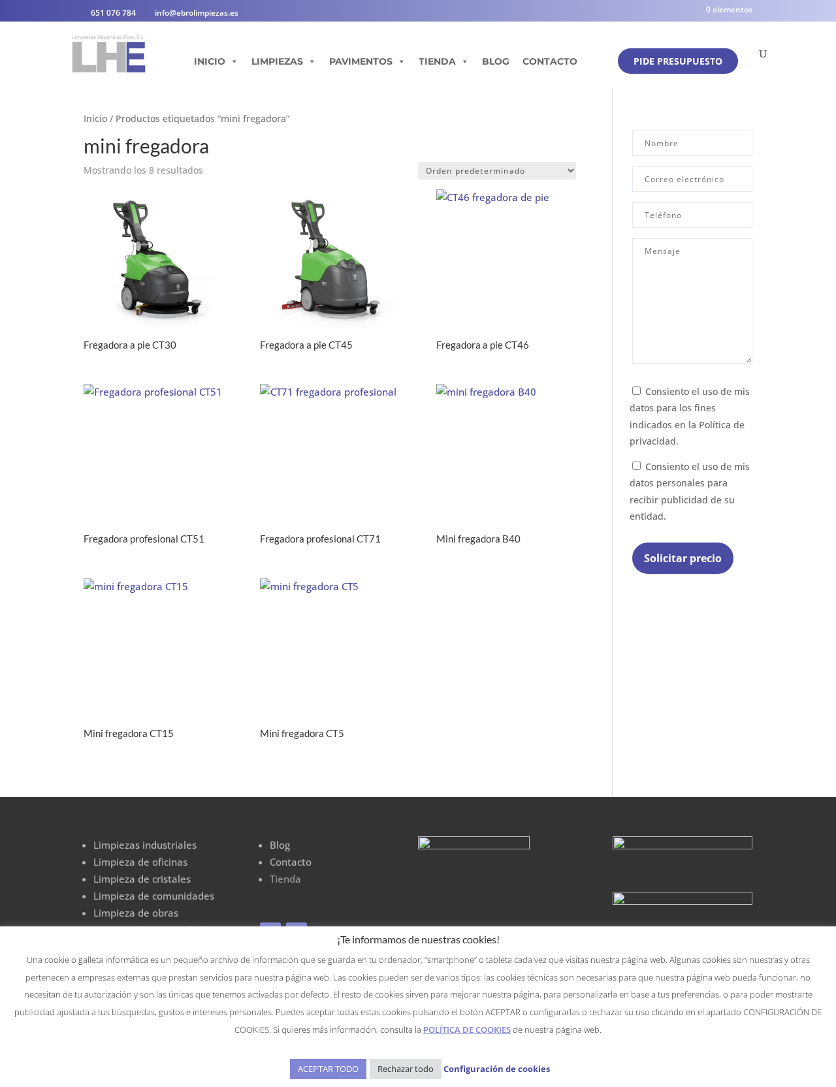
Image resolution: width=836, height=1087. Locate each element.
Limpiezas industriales (145, 844)
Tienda (437, 61)
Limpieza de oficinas (140, 861)
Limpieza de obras (135, 912)
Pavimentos (361, 61)
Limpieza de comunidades (153, 895)
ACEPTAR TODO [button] (328, 1069)
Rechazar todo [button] (406, 1069)
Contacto (549, 61)
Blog (495, 61)
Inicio (209, 61)
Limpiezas (277, 61)
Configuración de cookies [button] (496, 1069)
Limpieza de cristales (142, 878)
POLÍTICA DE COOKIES (467, 1029)
